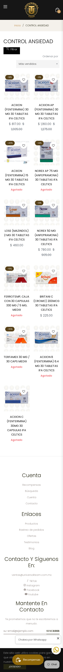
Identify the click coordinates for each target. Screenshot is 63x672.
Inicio (17, 25)
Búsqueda (31, 491)
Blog (31, 548)
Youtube (32, 594)
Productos (31, 523)
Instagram (33, 585)
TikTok (33, 581)
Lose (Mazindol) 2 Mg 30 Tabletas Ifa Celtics (16, 235)
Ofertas (31, 536)
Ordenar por (50, 56)
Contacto (32, 503)
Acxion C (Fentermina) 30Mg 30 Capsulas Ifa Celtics (17, 426)
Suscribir (52, 631)
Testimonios (31, 542)
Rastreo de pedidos (31, 530)
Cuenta (31, 497)
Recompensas (31, 485)
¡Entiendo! (15, 667)
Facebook (32, 590)
